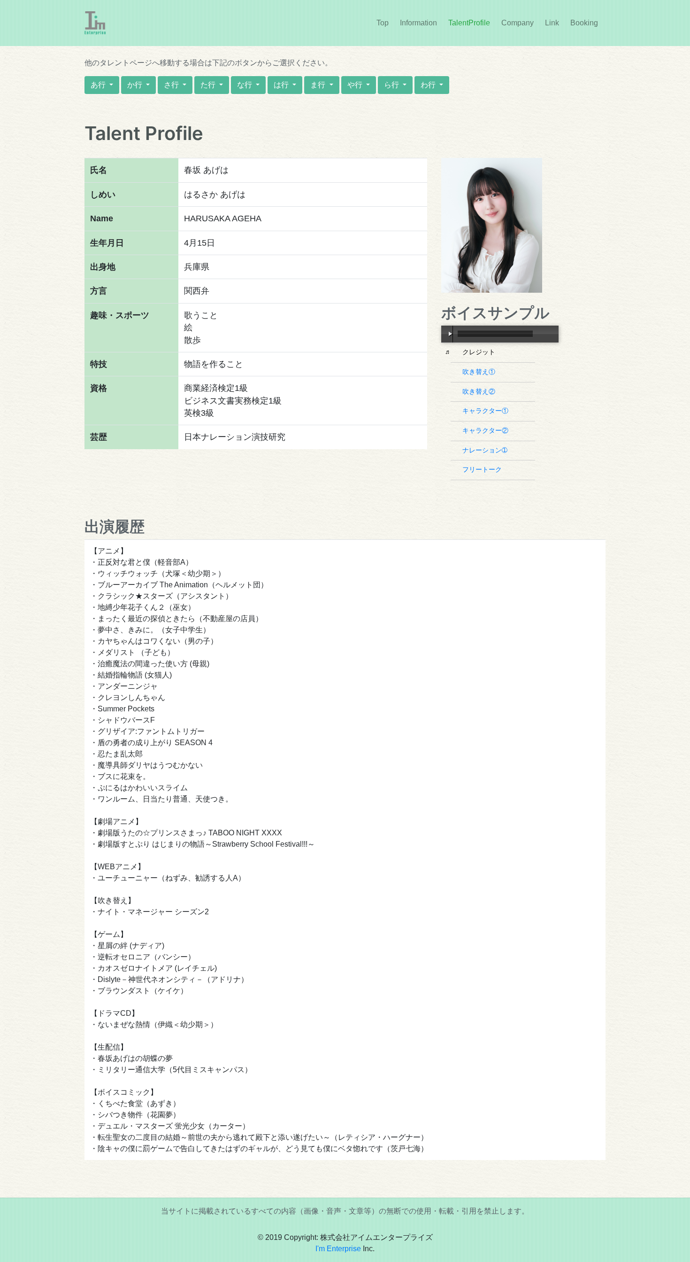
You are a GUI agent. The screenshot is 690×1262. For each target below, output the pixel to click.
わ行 (429, 85)
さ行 (172, 85)
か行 (135, 85)
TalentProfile (469, 23)
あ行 (99, 85)
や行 (355, 85)
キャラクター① (486, 410)
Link (552, 23)
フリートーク (483, 469)
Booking (584, 23)
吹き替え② (480, 391)
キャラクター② (486, 430)
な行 (245, 85)
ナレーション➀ (486, 450)
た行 (208, 85)
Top (382, 23)
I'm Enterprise (338, 1249)
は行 (282, 85)
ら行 (392, 85)
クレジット (480, 352)
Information (420, 23)
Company (517, 23)
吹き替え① (480, 371)
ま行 (318, 85)
